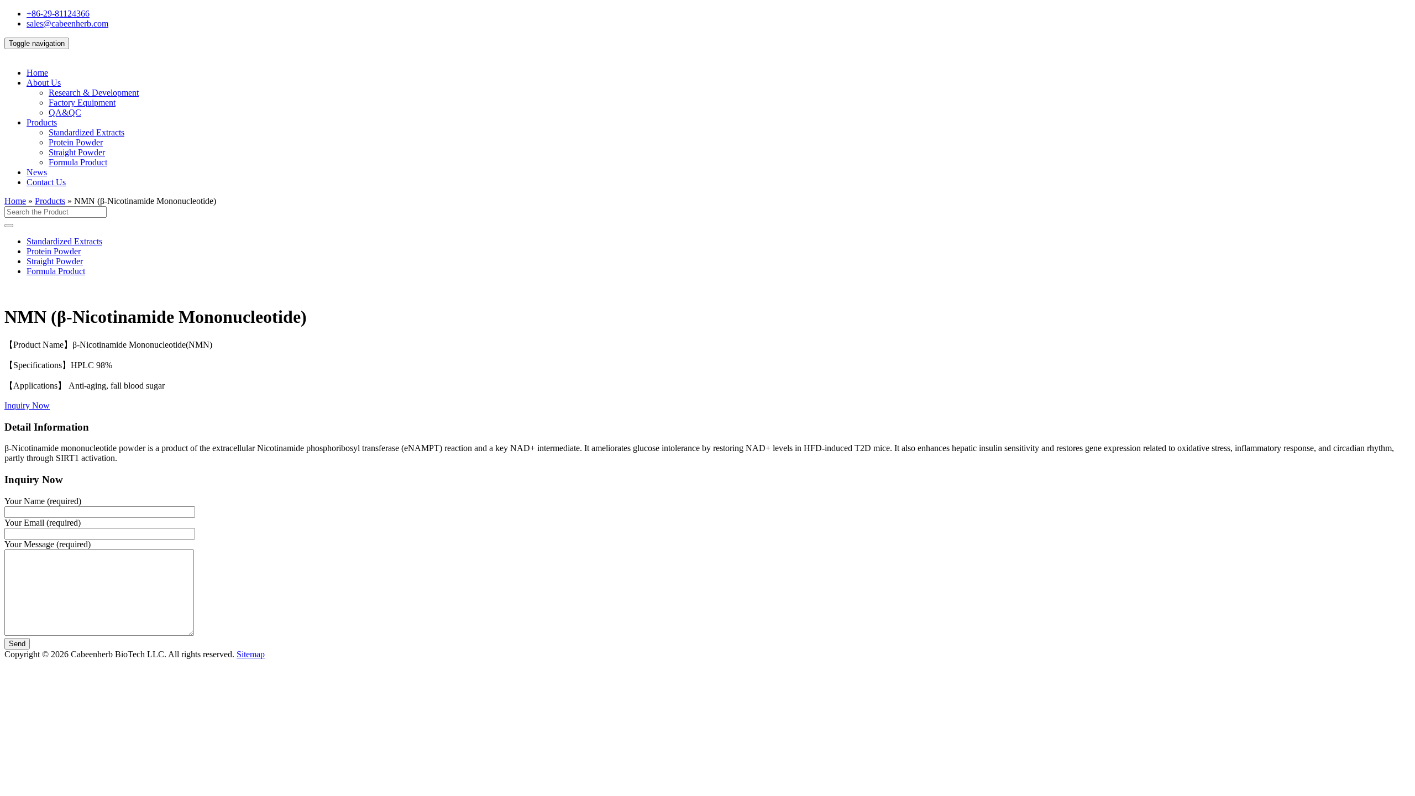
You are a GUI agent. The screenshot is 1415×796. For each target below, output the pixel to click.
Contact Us (46, 182)
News (37, 172)
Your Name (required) (42, 501)
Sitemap (251, 654)
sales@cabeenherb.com (67, 23)
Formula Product (78, 162)
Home (37, 72)
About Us (44, 82)
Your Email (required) (42, 522)
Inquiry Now (27, 405)
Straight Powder (77, 152)
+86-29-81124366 (58, 13)
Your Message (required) (47, 544)
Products (42, 122)
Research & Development (94, 92)
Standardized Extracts (86, 132)
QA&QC (65, 112)
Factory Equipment (82, 102)
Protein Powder (76, 142)
